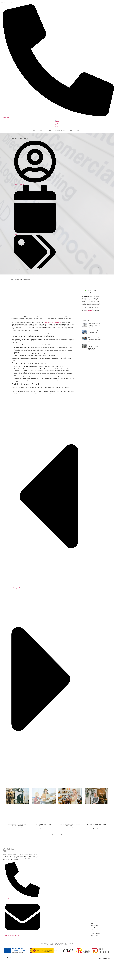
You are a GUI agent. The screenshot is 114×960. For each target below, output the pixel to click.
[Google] (10, 957)
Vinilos (78, 130)
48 (61, 834)
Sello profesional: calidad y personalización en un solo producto (95, 339)
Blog (92, 923)
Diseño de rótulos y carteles (22, 269)
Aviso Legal (93, 931)
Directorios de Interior (60, 130)
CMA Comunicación (62, 958)
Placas (70, 130)
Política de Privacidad (96, 930)
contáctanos (89, 310)
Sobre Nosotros (95, 925)
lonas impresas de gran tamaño (53, 322)
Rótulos (49, 130)
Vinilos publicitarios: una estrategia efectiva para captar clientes (94, 325)
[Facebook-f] (4, 957)
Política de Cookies (95, 933)
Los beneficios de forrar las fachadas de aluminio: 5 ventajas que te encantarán (95, 332)
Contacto (93, 927)
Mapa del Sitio (94, 935)
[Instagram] (7, 957)
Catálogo (35, 130)
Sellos (41, 130)
